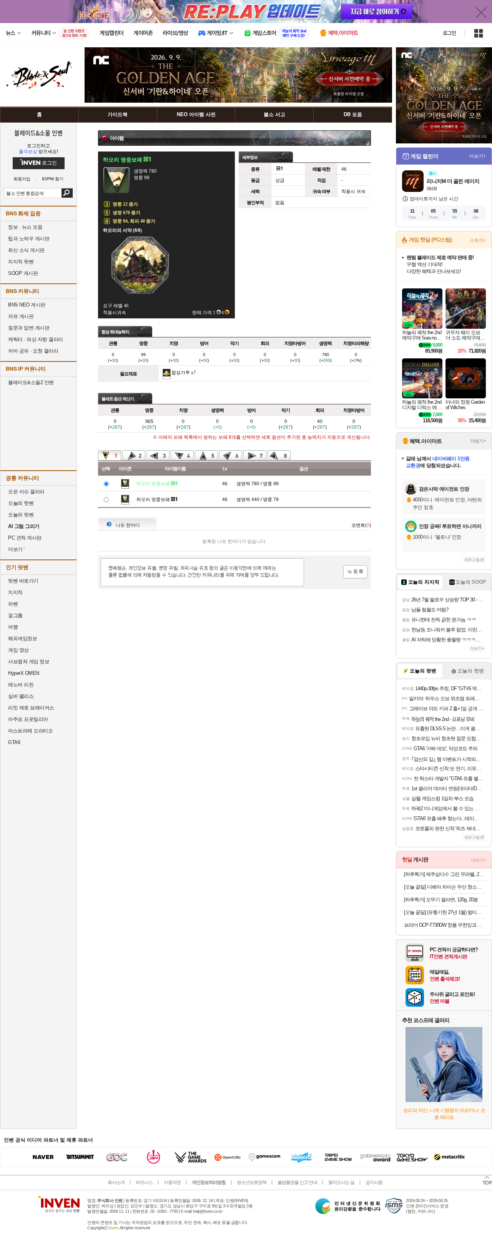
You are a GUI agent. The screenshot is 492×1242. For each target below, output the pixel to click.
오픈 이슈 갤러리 (26, 491)
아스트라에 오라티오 (30, 730)
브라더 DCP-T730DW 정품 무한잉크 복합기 (445, 925)
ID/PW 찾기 (52, 179)
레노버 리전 (20, 684)
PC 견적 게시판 (25, 537)
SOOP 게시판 (23, 273)
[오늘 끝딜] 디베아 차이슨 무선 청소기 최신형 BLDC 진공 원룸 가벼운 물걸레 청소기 (445, 887)
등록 (355, 572)
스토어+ (478, 240)
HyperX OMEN (23, 673)
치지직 (15, 592)
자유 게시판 (20, 316)
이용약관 (172, 1182)
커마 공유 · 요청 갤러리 (33, 350)
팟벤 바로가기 (23, 580)
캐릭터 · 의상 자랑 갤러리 (35, 339)
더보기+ (477, 156)
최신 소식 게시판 (26, 250)
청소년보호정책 (251, 1182)
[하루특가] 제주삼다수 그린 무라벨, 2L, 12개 (445, 874)
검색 (67, 193)
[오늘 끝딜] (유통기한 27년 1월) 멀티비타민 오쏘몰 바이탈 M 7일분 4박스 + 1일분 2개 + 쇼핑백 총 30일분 (445, 912)
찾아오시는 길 (341, 1182)
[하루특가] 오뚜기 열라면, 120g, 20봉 (441, 899)
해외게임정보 (22, 638)
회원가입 (21, 179)
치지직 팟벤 (20, 261)
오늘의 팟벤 (20, 514)
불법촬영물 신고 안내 (297, 1182)
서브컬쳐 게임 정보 (28, 661)
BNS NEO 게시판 (26, 304)
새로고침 (472, 560)
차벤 (13, 603)
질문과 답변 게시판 (28, 327)
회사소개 (116, 1182)
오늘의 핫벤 (20, 503)
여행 (13, 626)
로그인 (449, 33)
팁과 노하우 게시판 (28, 238)
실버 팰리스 (20, 696)
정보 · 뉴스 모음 (25, 227)
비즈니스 (144, 1182)
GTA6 (14, 742)
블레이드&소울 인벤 (38, 133)
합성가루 (180, 372)
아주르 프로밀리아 (28, 719)
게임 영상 (18, 650)
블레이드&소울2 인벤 (31, 382)
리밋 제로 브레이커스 (31, 707)
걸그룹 (15, 615)
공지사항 (374, 1182)
